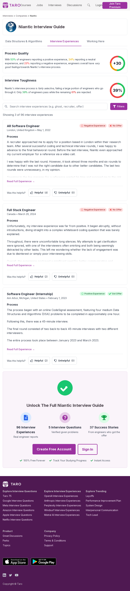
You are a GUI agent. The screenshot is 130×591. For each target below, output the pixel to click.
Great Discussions (13, 535)
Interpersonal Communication (102, 510)
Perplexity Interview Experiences (62, 505)
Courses (25, 5)
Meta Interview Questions (17, 505)
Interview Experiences (64, 41)
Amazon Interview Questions (18, 510)
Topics (6, 545)
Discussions (74, 5)
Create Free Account (54, 449)
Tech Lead (92, 514)
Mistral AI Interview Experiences (62, 514)
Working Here (95, 41)
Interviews (54, 5)
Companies (21, 16)
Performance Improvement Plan (103, 500)
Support (48, 545)
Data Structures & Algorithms (23, 41)
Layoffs (90, 495)
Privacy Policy (52, 535)
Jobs (39, 5)
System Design (94, 505)
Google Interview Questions (18, 500)
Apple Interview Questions (17, 514)
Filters (120, 106)
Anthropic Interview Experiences (62, 500)
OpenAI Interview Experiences (61, 495)
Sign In (87, 449)
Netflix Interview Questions (17, 519)
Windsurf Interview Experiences (62, 510)
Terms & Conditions (55, 540)
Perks (6, 540)
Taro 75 (7, 495)
